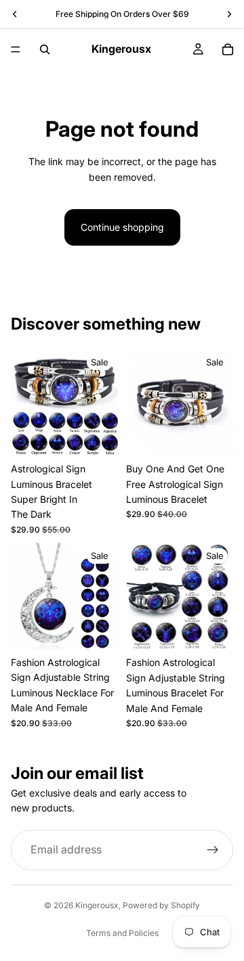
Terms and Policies (122, 933)
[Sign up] (213, 850)
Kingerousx (97, 905)
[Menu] (15, 49)
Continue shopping (122, 227)
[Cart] (228, 49)
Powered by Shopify (161, 905)
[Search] (45, 49)
